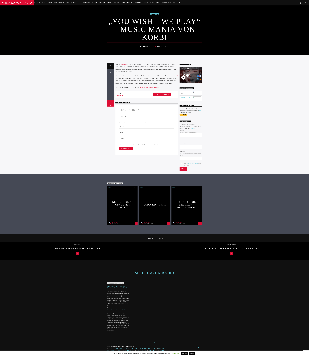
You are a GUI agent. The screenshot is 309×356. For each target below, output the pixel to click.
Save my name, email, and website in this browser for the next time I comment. (143, 144)
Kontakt (167, 2)
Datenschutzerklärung (193, 163)
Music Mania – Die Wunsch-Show (149, 87)
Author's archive (162, 94)
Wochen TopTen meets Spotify (77, 248)
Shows (157, 14)
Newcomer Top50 (62, 2)
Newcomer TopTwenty (81, 2)
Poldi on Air (185, 97)
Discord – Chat (155, 204)
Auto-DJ (184, 92)
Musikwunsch (142, 2)
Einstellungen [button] (175, 353)
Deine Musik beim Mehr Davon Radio (186, 205)
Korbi (153, 47)
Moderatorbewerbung (124, 2)
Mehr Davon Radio (17, 2)
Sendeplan (48, 2)
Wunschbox (124, 64)
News (151, 14)
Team (38, 2)
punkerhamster (115, 222)
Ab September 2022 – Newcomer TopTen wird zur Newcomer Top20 (117, 287)
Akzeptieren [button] (184, 353)
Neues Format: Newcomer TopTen (123, 205)
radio (304, 2)
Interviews (156, 2)
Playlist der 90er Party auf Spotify (232, 248)
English (178, 2)
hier (200, 110)
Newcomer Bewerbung (102, 2)
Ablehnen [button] (192, 353)
